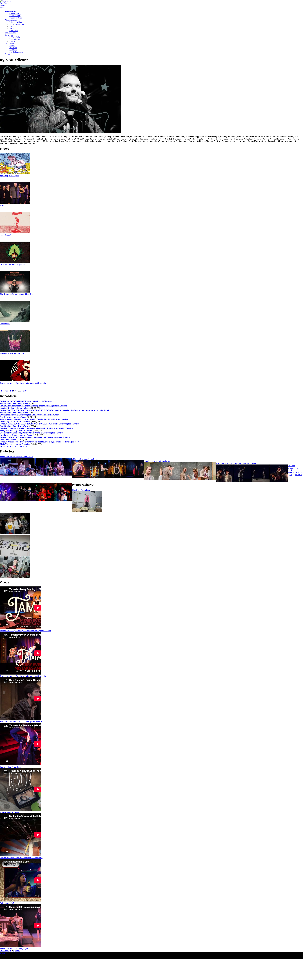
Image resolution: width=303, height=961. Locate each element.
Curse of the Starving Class (12, 264)
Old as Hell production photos (85, 459)
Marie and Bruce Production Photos (16, 456)
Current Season (15, 14)
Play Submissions (16, 52)
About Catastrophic (12, 20)
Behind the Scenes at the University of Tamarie (21, 858)
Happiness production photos (157, 461)
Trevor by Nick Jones (9, 812)
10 (19, 446)
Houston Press (24, 408)
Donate (12, 46)
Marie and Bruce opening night (14, 948)
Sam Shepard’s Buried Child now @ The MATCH (21, 721)
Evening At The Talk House (12, 353)
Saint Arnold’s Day (8, 903)
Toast (2, 205)
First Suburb (5, 235)
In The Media (14, 37)
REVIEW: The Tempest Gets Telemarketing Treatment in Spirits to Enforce (33, 406)
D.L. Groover (5, 417)
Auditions (13, 50)
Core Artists (13, 31)
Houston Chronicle (22, 421)
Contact (8, 54)
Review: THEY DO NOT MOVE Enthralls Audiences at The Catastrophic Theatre (35, 437)
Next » (24, 391)
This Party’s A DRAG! (81, 490)
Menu (2, 7)
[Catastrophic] (5, 1)
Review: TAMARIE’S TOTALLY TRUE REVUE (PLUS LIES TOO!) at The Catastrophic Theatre (39, 424)
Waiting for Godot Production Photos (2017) (236, 463)
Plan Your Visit (10, 33)
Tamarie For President (10, 767)
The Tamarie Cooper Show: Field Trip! (17, 294)
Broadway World (20, 403)
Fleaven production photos (293, 467)
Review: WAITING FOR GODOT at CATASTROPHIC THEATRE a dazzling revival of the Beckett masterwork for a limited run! (54, 410)
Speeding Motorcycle (9, 175)
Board (11, 28)
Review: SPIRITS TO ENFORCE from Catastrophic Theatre (26, 401)
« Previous (4, 391)
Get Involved (10, 43)
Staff (11, 26)
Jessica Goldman (8, 408)
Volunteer (13, 48)
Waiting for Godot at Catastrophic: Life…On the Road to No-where (29, 415)
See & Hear (9, 35)
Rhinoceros (5, 324)
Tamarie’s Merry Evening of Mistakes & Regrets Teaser (25, 631)
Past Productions (15, 18)
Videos (12, 41)
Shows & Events (11, 11)
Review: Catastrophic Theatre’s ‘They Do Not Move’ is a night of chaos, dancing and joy (39, 442)
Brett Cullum (5, 403)
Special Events (14, 16)
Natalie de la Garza (8, 435)
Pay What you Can (16, 24)
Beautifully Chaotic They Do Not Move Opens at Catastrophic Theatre (31, 433)
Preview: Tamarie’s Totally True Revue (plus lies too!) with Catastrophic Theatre (36, 428)
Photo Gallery (14, 39)
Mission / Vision (15, 22)
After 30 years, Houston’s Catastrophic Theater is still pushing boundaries (34, 419)
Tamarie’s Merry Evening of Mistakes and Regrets (23, 383)
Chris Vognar (6, 421)
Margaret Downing (8, 430)
